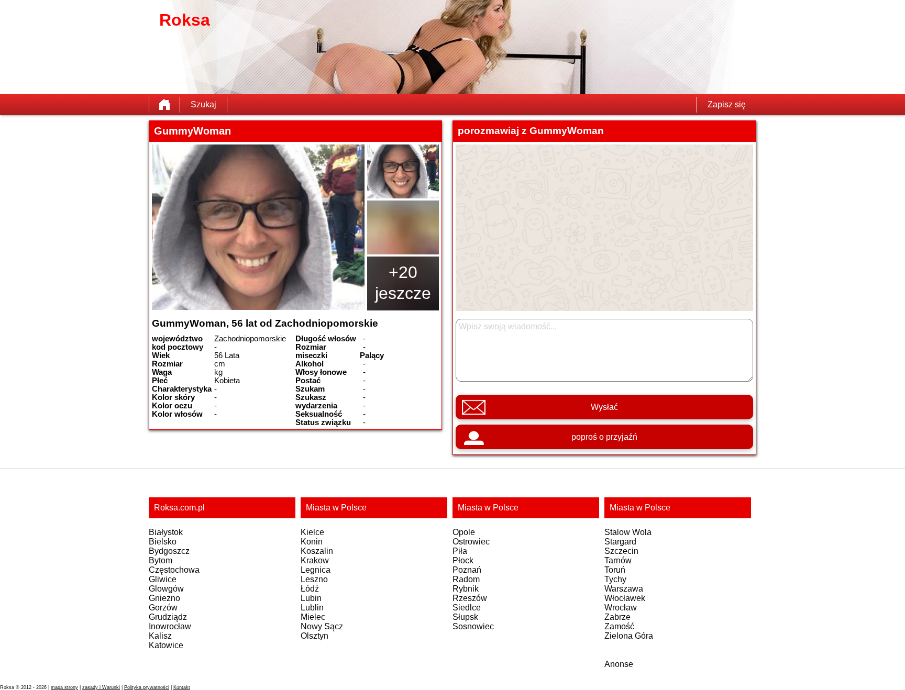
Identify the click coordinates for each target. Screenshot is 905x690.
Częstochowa (174, 569)
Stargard (620, 541)
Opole (463, 532)
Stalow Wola (628, 532)
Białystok (166, 532)
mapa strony (64, 687)
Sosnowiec (473, 626)
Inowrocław (170, 626)
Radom (466, 579)
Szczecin (621, 551)
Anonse (618, 664)
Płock (462, 560)
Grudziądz (168, 617)
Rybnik (465, 588)
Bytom (160, 560)
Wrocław (620, 607)
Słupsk (465, 617)
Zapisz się (727, 104)
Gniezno (164, 598)
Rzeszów (469, 598)
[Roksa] (164, 105)
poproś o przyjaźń (604, 436)
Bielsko (162, 541)
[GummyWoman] (258, 227)
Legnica (315, 569)
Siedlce (466, 607)
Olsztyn (314, 635)
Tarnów (618, 560)
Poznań (466, 569)
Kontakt (181, 687)
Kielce (312, 532)
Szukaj (203, 104)
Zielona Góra (628, 635)
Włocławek (624, 598)
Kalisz (160, 635)
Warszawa (623, 588)
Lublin (312, 607)
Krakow (315, 560)
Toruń (614, 569)
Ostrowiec (471, 541)
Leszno (314, 579)
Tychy (615, 579)
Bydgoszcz (169, 551)
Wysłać (604, 407)
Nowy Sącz (322, 626)
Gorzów (163, 607)
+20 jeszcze (403, 283)
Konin (312, 541)
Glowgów (166, 588)
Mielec (313, 617)
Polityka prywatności (146, 687)
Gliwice (162, 579)
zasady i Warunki (101, 687)
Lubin (311, 598)
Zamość (619, 626)
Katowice (166, 645)
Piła (459, 551)
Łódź (310, 588)
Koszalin (317, 551)
